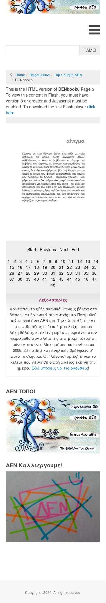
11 (71, 261)
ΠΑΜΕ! (90, 50)
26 (11, 273)
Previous (48, 249)
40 (36, 279)
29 (36, 273)
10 (63, 261)
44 (69, 279)
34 (77, 273)
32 (61, 273)
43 (61, 279)
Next (63, 249)
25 (94, 267)
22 (69, 267)
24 (86, 267)
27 (20, 273)
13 (87, 261)
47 (94, 279)
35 (86, 273)
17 (28, 267)
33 (69, 273)
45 (77, 279)
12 (79, 261)
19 (44, 267)
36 (94, 273)
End (75, 249)
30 (44, 273)
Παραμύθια (40, 74)
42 (53, 279)
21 (61, 267)
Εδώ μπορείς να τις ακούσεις (60, 368)
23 (77, 267)
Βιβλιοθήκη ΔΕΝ (68, 74)
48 (53, 285)
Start (31, 249)
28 (28, 273)
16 (20, 267)
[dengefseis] (53, 7)
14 (96, 261)
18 (36, 267)
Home (20, 74)
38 (20, 279)
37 (11, 279)
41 (44, 279)
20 (53, 267)
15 (11, 267)
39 (28, 279)
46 (86, 279)
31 (53, 273)
